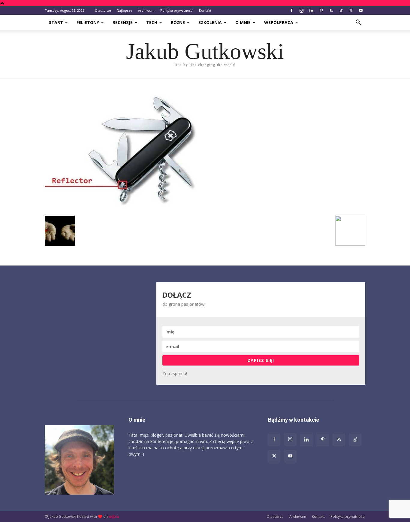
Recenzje (123, 22)
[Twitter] (350, 10)
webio (114, 516)
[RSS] (331, 10)
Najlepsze (124, 10)
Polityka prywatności (176, 10)
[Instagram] (301, 10)
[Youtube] (360, 10)
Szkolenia (210, 22)
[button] (358, 23)
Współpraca (278, 22)
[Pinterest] (321, 10)
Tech (151, 22)
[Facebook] (291, 10)
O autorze (103, 10)
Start (56, 22)
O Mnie (243, 22)
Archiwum (146, 10)
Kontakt (205, 10)
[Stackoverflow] (340, 10)
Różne (178, 22)
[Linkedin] (311, 10)
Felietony (88, 22)
